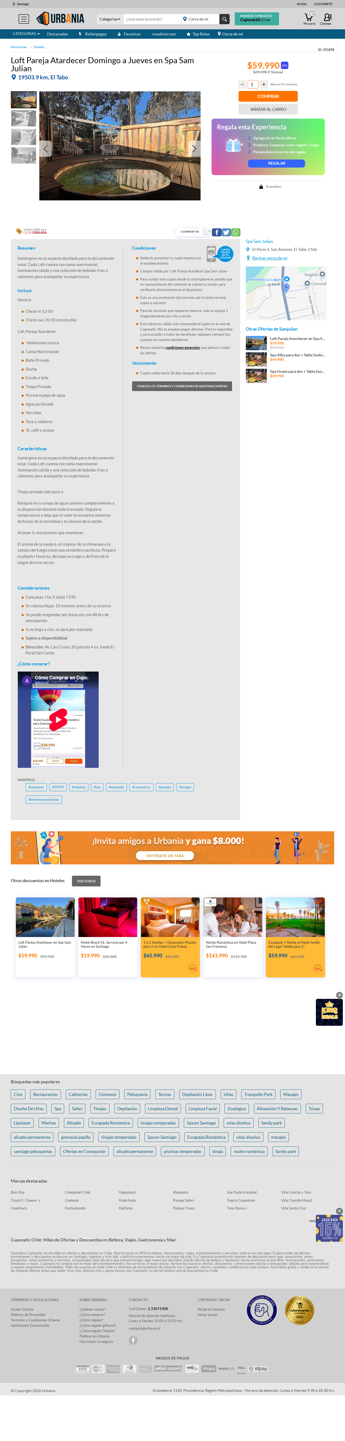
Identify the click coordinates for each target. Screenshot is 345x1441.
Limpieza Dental (163, 1108)
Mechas (49, 1122)
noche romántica (249, 1151)
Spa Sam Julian (259, 241)
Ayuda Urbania (22, 1309)
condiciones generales (182, 348)
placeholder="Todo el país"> (204, 19)
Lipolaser (22, 1122)
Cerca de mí (232, 34)
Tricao (314, 1108)
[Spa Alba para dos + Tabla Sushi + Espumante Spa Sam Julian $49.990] (286, 365)
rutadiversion (164, 34)
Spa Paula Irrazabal (242, 1192)
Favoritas (132, 34)
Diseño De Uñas (29, 1108)
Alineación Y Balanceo (277, 1108)
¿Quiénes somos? (93, 1309)
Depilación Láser (197, 1094)
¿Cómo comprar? (92, 1315)
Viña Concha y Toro (296, 1192)
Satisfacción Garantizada (30, 1325)
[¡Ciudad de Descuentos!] (60, 18)
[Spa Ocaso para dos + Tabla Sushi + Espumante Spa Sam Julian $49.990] (286, 381)
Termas (164, 1094)
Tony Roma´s (237, 1208)
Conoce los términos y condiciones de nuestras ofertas (182, 386)
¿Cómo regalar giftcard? (98, 1325)
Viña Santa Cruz (293, 1208)
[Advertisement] (286, 480)
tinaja (217, 1151)
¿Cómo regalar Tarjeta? (97, 1331)
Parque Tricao (183, 1208)
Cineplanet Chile (77, 1192)
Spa (57, 1108)
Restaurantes (45, 1094)
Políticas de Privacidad (28, 1315)
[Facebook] (133, 1340)
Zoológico (236, 1108)
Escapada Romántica (111, 1122)
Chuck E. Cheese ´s (25, 1200)
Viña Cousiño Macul (296, 1200)
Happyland (127, 1192)
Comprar (268, 96)
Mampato (180, 1192)
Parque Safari (183, 1200)
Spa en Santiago (201, 1122)
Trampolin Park (258, 1094)
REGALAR (276, 163)
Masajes (291, 1094)
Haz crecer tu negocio (96, 1342)
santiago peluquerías (33, 1151)
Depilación (127, 1108)
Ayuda (301, 4)
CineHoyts (19, 1208)
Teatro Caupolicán (241, 1200)
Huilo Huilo (127, 1200)
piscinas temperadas (183, 1151)
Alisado (74, 1122)
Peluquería (137, 1094)
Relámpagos (96, 34)
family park (271, 1122)
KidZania (126, 1208)
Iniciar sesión (208, 1315)
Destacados (57, 34)
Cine (18, 1094)
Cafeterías (78, 1094)
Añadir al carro (268, 109)
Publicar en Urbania (94, 1336)
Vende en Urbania (211, 1309)
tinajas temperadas (158, 1122)
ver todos (86, 881)
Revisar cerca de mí (269, 257)
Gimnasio (107, 1094)
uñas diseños (239, 1122)
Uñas (228, 1094)
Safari (77, 1108)
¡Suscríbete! (323, 4)
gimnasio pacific (76, 1137)
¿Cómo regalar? (91, 1320)
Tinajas (99, 1108)
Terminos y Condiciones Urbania (35, 1320)
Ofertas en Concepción (84, 1151)
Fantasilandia (75, 1208)
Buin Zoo (17, 1192)
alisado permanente (32, 1137)
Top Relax (201, 34)
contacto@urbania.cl (144, 1328)
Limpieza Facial (203, 1108)
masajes (278, 1137)
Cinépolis (72, 1200)
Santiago (23, 4)
